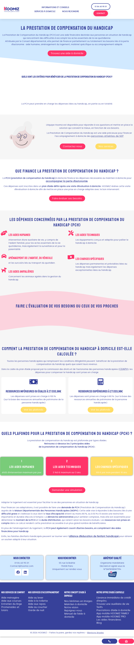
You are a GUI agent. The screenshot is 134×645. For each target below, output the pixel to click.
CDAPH (123, 369)
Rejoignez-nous (73, 610)
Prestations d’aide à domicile (113, 610)
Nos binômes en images (78, 601)
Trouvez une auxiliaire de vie (112, 604)
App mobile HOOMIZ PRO (111, 616)
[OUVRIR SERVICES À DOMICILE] (57, 11)
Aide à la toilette (38, 600)
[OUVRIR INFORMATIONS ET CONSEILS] (71, 7)
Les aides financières (108, 619)
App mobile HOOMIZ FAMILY (112, 613)
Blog (99, 622)
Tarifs (99, 607)
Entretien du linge (11, 604)
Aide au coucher (37, 607)
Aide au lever (35, 597)
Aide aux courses (11, 600)
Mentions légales (95, 632)
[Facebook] (18, 572)
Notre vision (71, 607)
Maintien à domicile (75, 604)
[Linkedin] (25, 572)
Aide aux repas (37, 604)
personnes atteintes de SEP (107, 136)
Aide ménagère (10, 597)
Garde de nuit (36, 610)
